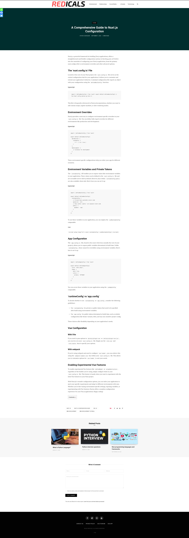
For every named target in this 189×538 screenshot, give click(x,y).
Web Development (71, 411)
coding (94, 22)
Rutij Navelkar (85, 35)
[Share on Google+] (120, 408)
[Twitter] (1, 15)
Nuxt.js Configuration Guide (82, 408)
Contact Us (79, 523)
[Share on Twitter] (117, 408)
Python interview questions (91, 447)
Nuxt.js (69, 408)
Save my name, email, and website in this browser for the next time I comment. (85, 491)
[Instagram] (97, 518)
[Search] (137, 4)
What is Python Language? (62, 447)
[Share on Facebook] (114, 408)
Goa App (110, 523)
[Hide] (0, 18)
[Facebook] (1, 12)
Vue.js (95, 408)
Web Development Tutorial (87, 411)
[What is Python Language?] (65, 437)
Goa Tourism (101, 523)
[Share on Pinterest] (122, 408)
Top (95, 532)
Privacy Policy (90, 523)
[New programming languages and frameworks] (124, 436)
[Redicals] (68, 4)
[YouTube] (101, 518)
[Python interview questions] (94, 436)
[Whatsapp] (1, 9)
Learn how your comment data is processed (94, 501)
